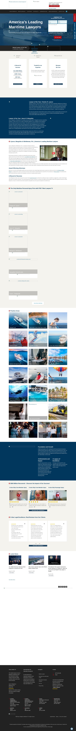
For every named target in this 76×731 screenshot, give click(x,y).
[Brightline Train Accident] (57, 412)
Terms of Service (48, 726)
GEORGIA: (12, 708)
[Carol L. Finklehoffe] (23, 287)
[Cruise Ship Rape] (57, 320)
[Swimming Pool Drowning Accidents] (38, 393)
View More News (12, 579)
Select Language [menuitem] (74, 26)
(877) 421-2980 (42, 710)
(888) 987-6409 (27, 710)
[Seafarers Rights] (18, 339)
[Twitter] (59, 586)
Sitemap (57, 716)
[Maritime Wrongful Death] (18, 357)
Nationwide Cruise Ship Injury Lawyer (43, 677)
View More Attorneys (38, 303)
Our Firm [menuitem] (29, 11)
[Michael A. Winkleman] (18, 244)
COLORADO (27, 708)
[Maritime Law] (18, 320)
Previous (35, 543)
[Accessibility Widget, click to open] (71, 728)
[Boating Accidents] (57, 357)
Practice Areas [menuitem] (21, 11)
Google (18, 691)
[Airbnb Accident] (53, 430)
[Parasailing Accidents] (57, 375)
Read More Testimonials (38, 545)
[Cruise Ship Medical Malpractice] (57, 339)
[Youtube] (66, 586)
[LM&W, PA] (18, 4)
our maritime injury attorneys (30, 156)
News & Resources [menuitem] (52, 11)
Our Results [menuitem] (35, 11)
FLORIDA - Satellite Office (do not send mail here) (29, 700)
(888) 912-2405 (13, 710)
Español (54, 8)
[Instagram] (64, 586)
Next (39, 543)
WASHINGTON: (57, 698)
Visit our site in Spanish (62, 716)
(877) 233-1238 (58, 673)
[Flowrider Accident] (38, 339)
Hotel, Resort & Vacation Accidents (43, 680)
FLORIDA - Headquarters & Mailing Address (13, 700)
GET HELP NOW (58, 37)
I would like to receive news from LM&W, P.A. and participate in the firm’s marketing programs (57, 33)
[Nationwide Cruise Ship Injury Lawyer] (38, 320)
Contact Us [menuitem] (61, 11)
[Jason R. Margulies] (18, 221)
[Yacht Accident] (18, 375)
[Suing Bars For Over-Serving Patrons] (23, 430)
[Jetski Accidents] (38, 375)
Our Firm (40, 683)
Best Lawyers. (56, 171)
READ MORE (12, 572)
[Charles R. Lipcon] (18, 199)
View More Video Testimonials (38, 510)
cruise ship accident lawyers (15, 161)
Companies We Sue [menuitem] (43, 11)
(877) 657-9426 (57, 703)
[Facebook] (61, 586)
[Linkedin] (62, 586)
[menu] (74, 26)
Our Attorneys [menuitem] (13, 11)
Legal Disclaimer (52, 716)
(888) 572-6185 (13, 705)
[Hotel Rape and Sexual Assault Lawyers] (18, 412)
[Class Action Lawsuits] (38, 357)
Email (56, 674)
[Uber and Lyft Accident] (38, 412)
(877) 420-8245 (42, 703)
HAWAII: (40, 708)
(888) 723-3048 (27, 705)
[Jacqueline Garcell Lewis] (23, 266)
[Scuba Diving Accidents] (18, 393)
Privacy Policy (61, 39)
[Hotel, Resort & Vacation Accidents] (57, 393)
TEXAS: (40, 698)
